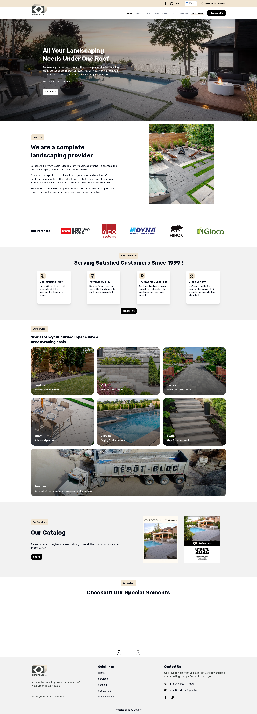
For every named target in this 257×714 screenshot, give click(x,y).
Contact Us (216, 13)
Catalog (102, 684)
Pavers (149, 13)
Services (184, 13)
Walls (164, 13)
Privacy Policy (106, 696)
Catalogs (139, 13)
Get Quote (50, 91)
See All (36, 557)
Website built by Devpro (128, 709)
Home (129, 13)
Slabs (157, 13)
